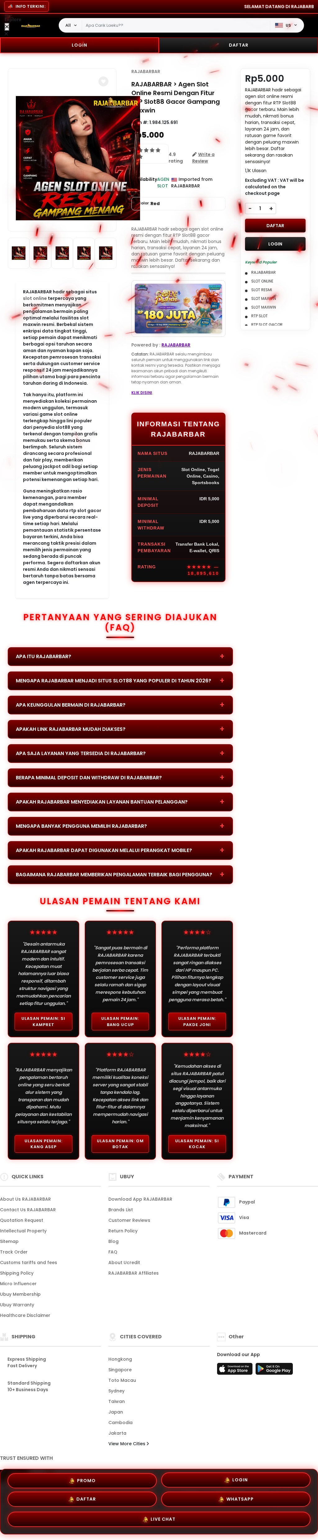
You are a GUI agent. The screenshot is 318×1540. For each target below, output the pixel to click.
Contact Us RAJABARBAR (28, 1210)
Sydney (116, 1391)
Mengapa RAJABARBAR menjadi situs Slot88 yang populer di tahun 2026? (113, 680)
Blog (113, 1241)
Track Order (14, 1252)
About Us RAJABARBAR (25, 1199)
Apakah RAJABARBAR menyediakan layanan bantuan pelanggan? (102, 801)
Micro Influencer (18, 1284)
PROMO (86, 1480)
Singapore (120, 1370)
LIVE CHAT (163, 1521)
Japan (115, 1412)
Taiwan (116, 1401)
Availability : (144, 182)
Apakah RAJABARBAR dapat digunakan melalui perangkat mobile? (104, 850)
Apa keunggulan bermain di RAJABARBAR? (70, 704)
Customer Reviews (129, 1220)
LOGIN (79, 45)
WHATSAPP (240, 1501)
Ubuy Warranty (17, 1305)
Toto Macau (122, 1380)
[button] (103, 81)
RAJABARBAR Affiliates (133, 1273)
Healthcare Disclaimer (25, 1315)
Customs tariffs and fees (28, 1262)
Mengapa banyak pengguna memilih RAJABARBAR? (81, 826)
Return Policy (123, 1231)
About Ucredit (124, 1262)
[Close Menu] (7, 27)
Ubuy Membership (20, 1294)
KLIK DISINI (141, 392)
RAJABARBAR (145, 71)
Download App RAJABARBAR (140, 1199)
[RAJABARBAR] (30, 25)
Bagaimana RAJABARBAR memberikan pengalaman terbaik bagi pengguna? (114, 874)
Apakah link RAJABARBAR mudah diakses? (70, 729)
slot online (35, 298)
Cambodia (120, 1422)
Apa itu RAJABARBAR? (43, 656)
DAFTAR (238, 45)
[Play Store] (274, 1370)
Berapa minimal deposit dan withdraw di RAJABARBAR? (89, 777)
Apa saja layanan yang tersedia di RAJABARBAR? (81, 753)
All (68, 25)
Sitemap (9, 1241)
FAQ (112, 1252)
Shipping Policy (17, 1273)
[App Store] (235, 1370)
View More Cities (127, 1444)
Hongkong (120, 1359)
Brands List (120, 1210)
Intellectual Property (23, 1231)
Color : (149, 203)
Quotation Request (21, 1220)
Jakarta (117, 1433)
